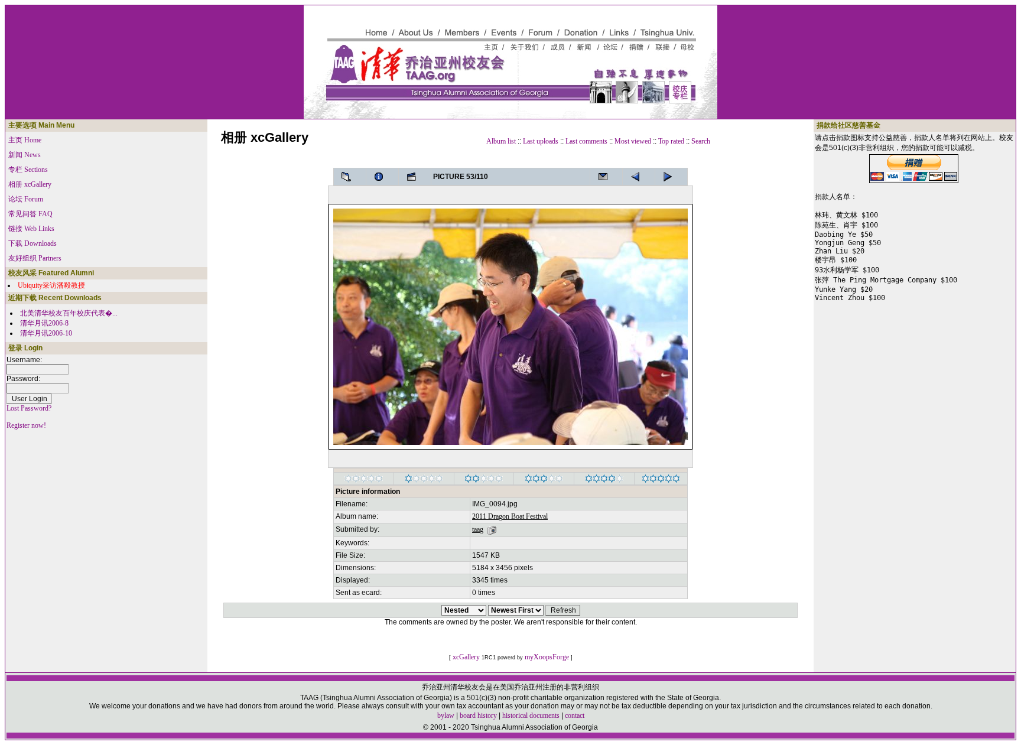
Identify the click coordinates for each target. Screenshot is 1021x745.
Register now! (26, 425)
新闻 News (24, 155)
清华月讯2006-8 (44, 323)
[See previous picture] (671, 176)
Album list (501, 141)
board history (478, 715)
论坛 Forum (25, 199)
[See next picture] (639, 176)
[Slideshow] (415, 176)
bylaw (445, 715)
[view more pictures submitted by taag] (491, 529)
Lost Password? (28, 408)
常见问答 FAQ (30, 214)
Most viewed (632, 141)
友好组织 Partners (34, 258)
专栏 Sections (28, 169)
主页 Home (24, 140)
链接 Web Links (31, 229)
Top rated (671, 141)
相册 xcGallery (29, 184)
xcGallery (466, 657)
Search (700, 141)
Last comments (586, 141)
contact (574, 715)
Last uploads (540, 141)
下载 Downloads (32, 243)
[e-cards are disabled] (606, 176)
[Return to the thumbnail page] (350, 176)
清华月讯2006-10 (46, 333)
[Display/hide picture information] (382, 176)
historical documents (531, 715)
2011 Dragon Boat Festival (510, 516)
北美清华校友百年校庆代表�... (69, 313)
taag (477, 529)
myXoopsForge (547, 657)
